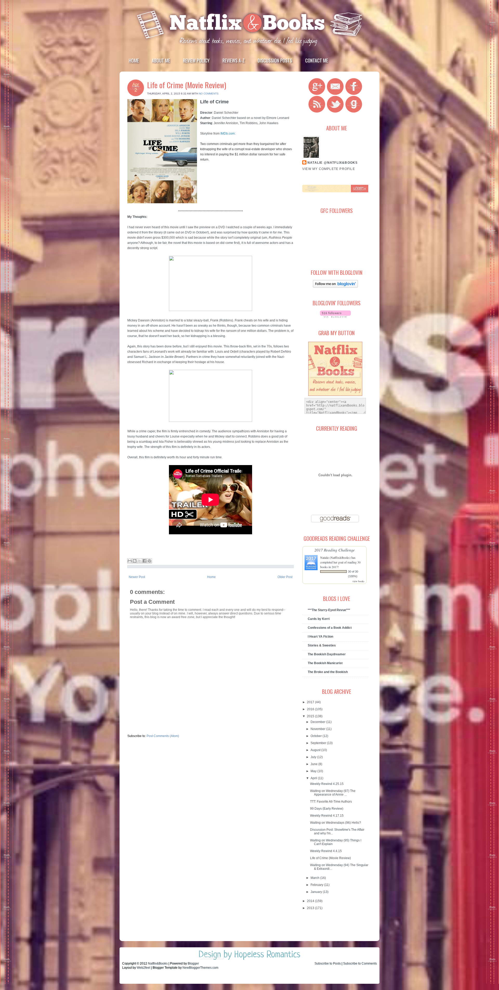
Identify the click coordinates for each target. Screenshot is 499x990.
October (317, 736)
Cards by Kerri (319, 619)
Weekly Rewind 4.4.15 (326, 851)
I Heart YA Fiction (320, 636)
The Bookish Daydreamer (327, 654)
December (318, 722)
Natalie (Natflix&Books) (335, 557)
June (314, 764)
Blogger (193, 963)
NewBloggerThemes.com (200, 967)
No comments (209, 93)
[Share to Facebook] (144, 560)
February (317, 885)
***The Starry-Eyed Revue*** (329, 610)
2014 (311, 901)
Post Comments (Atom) (163, 736)
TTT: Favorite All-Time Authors (331, 801)
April (314, 778)
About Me (161, 60)
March (315, 878)
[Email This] (129, 560)
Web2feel (143, 967)
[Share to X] (139, 560)
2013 (311, 908)
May (314, 771)
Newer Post (137, 577)
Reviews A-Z (233, 60)
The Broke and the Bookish (328, 672)
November (318, 729)
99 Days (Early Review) (326, 808)
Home (134, 60)
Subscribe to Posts (327, 963)
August (316, 750)
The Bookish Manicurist (325, 663)
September (319, 743)
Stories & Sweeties (322, 645)
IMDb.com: (227, 133)
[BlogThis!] (134, 560)
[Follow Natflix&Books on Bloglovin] (335, 286)
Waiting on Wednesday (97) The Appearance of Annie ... (333, 792)
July (314, 757)
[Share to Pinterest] (149, 560)
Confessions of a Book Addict (330, 628)
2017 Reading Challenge (334, 550)
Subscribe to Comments (360, 963)
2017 (311, 702)
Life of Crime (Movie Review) (186, 84)
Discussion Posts (275, 60)
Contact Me (316, 60)
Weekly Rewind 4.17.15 (327, 815)
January (317, 892)
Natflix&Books (158, 963)
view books (358, 581)
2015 (311, 716)
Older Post (285, 577)
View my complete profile (328, 169)
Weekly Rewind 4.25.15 (327, 784)
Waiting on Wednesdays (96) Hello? (335, 822)
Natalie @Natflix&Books (332, 162)
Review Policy (196, 60)
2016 (311, 709)
